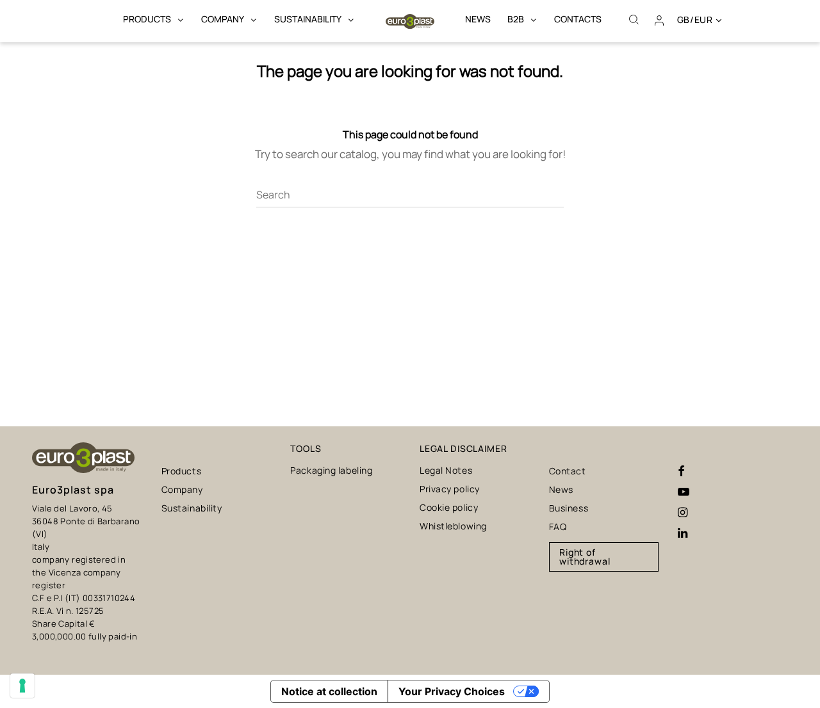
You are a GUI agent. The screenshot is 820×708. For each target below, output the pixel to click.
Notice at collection (329, 691)
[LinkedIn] (682, 533)
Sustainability (191, 508)
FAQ (558, 526)
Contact (567, 471)
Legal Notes (446, 470)
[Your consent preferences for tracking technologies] (22, 685)
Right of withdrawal (585, 556)
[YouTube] (683, 492)
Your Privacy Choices (451, 691)
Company (182, 489)
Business (568, 508)
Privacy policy (450, 489)
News (561, 489)
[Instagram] (682, 513)
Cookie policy (449, 507)
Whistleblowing (453, 526)
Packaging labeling (331, 470)
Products (181, 471)
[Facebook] (681, 472)
